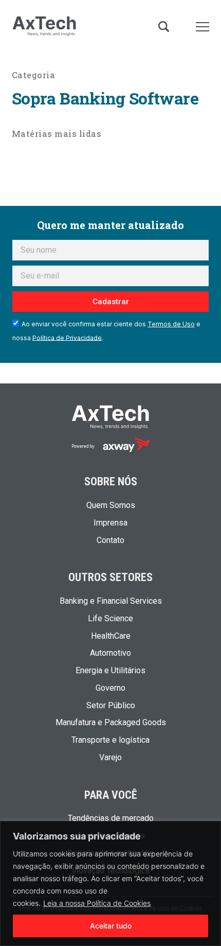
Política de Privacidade (67, 337)
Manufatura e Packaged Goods (111, 722)
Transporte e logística (110, 740)
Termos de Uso (171, 324)
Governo (110, 688)
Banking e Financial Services (111, 601)
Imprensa (110, 523)
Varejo (110, 757)
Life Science (110, 618)
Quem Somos (110, 505)
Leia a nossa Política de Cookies (97, 903)
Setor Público (110, 705)
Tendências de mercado (111, 818)
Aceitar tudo (111, 925)
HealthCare (111, 636)
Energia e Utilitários (110, 670)
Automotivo (110, 653)
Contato (110, 540)
